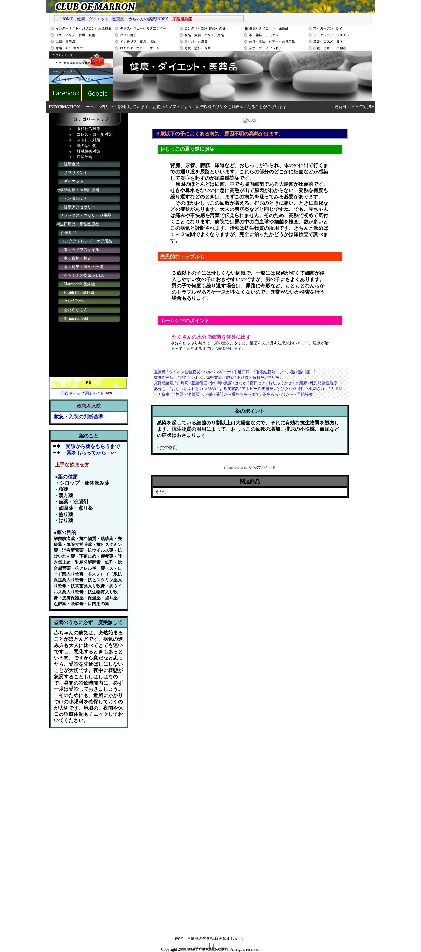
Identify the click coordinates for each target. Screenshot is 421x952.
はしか (241, 383)
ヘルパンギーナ (217, 372)
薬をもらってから (86, 452)
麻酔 (209, 394)
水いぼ (297, 388)
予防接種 (305, 394)
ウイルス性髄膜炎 (184, 372)
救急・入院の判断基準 (78, 416)
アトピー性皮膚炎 (257, 388)
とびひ (282, 388)
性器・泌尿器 (189, 394)
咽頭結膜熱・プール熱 (275, 372)
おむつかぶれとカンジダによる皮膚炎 (205, 388)
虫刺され (317, 388)
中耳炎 (273, 377)
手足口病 (244, 372)
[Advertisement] (88, 832)
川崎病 (182, 383)
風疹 (228, 383)
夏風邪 (160, 372)
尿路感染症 (164, 383)
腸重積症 (199, 383)
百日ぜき (257, 383)
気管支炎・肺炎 (220, 377)
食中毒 (216, 383)
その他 (162, 492)
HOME (67, 19)
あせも (160, 388)
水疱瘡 (301, 383)
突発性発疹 (164, 377)
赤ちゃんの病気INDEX (148, 19)
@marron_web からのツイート (250, 467)
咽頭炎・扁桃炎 (250, 377)
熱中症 (304, 372)
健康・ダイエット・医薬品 (100, 19)
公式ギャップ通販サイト (82, 393)
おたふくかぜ (280, 383)
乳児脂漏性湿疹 (323, 383)
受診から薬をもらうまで (238, 394)
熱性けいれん (191, 377)
